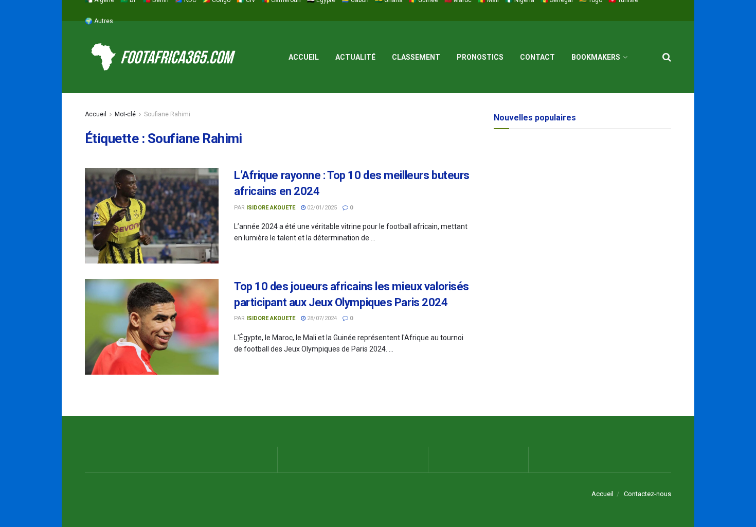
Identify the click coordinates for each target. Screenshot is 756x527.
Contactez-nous (647, 494)
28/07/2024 (321, 318)
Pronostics (480, 57)
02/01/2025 (321, 207)
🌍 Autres (99, 21)
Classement (416, 57)
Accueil (304, 57)
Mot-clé (125, 114)
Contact (537, 57)
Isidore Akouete (270, 207)
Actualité (355, 57)
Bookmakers (595, 57)
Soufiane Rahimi (167, 114)
